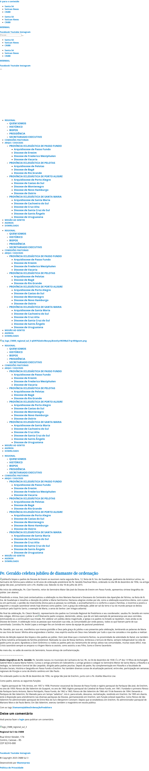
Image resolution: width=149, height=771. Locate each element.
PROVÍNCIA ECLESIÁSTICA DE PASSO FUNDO (35, 146)
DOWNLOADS (12, 225)
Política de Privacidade (11, 767)
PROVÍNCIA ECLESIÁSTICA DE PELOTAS (32, 162)
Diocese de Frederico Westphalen (35, 156)
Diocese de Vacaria (25, 159)
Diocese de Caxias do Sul (29, 183)
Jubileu (26, 707)
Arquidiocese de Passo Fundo (32, 149)
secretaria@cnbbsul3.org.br (14, 748)
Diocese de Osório (25, 193)
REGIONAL (10, 120)
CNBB (7, 12)
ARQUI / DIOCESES (14, 142)
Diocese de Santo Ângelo (29, 213)
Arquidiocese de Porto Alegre (32, 179)
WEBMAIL (5, 27)
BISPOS (13, 130)
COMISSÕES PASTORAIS (17, 140)
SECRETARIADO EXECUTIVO (25, 137)
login (21, 719)
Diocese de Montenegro (29, 186)
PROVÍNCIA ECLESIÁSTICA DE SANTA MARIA (35, 196)
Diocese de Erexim (25, 152)
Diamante (17, 707)
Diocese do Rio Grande (28, 173)
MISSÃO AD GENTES (15, 220)
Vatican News (12, 9)
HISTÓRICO (16, 126)
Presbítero (46, 707)
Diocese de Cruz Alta (26, 206)
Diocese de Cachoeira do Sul (31, 203)
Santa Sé (9, 6)
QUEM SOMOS (17, 123)
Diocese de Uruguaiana (28, 217)
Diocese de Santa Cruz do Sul (32, 210)
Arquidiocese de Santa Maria (32, 200)
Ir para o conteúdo (9, 1)
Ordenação (35, 707)
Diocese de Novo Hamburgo (31, 189)
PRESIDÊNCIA (17, 133)
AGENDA (9, 222)
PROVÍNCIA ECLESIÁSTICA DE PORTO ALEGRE (36, 176)
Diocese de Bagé (24, 169)
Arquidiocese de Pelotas (29, 166)
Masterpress (23, 762)
